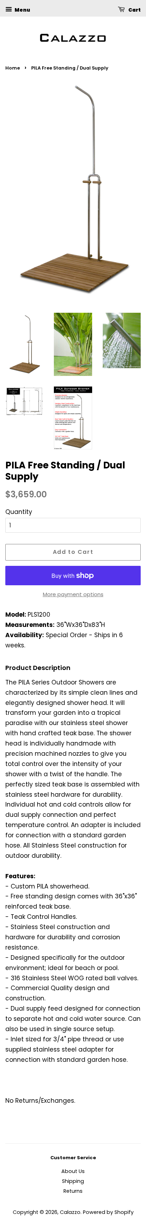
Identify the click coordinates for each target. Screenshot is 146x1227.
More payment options (73, 594)
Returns (73, 1191)
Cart (134, 9)
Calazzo (70, 1212)
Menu (22, 9)
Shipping (73, 1181)
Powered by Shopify (108, 1212)
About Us (73, 1171)
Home (12, 68)
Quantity (18, 512)
